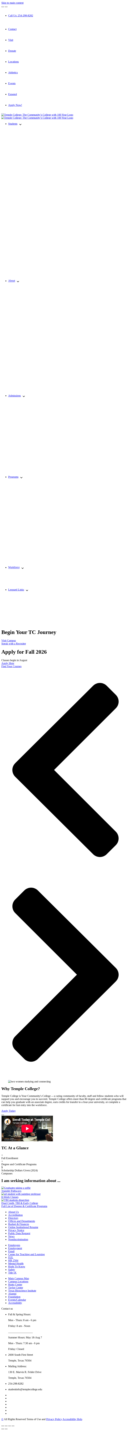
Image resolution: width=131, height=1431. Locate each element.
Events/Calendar (17, 1299)
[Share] (6, 1425)
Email (11, 1251)
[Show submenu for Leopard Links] (27, 590)
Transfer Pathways (11, 1190)
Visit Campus (8, 640)
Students (12, 123)
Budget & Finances (18, 1224)
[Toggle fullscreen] (9, 1425)
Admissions (14, 395)
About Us (13, 1212)
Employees (14, 1245)
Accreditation (15, 1215)
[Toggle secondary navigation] (6, 6)
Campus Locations (18, 1281)
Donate (12, 50)
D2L (10, 1257)
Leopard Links (16, 589)
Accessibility (15, 1302)
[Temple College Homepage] (37, 114)
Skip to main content (12, 2)
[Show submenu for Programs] (21, 477)
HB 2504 (13, 1260)
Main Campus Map (18, 1278)
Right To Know (16, 1266)
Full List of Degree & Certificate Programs (24, 1206)
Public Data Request (19, 1233)
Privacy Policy (54, 1419)
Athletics (13, 72)
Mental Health (16, 1263)
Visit (10, 40)
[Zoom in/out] (13, 1425)
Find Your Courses (11, 666)
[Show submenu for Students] (20, 124)
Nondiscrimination (18, 1239)
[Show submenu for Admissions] (24, 396)
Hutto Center (15, 1284)
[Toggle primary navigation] (2, 6)
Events (12, 83)
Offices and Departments (21, 1221)
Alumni (12, 1293)
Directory (13, 1218)
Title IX (12, 1272)
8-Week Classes (9, 1197)
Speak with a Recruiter (13, 643)
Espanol (12, 94)
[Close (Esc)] (2, 1425)
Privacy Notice (16, 1230)
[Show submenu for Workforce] (23, 568)
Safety (11, 1269)
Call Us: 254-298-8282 (20, 15)
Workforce (14, 567)
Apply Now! (15, 105)
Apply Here (7, 663)
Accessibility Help (72, 1419)
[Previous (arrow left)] (2, 1428)
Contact (12, 29)
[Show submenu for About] (18, 281)
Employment (15, 1248)
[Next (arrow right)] (6, 1428)
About (11, 280)
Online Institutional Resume (23, 1227)
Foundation (14, 1296)
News (11, 1236)
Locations (13, 61)
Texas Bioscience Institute (22, 1290)
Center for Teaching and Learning (26, 1254)
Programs (13, 476)
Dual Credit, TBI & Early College (19, 1203)
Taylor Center (15, 1287)
